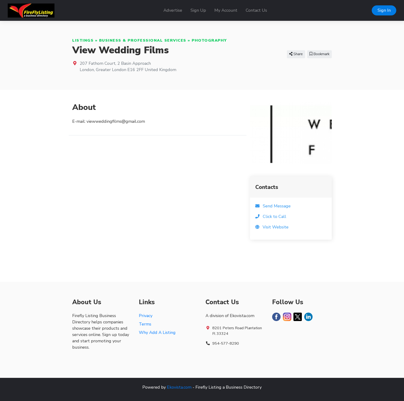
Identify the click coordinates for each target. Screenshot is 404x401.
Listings (83, 40)
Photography (209, 40)
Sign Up (198, 10)
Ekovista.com (179, 387)
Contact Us (256, 10)
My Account (225, 10)
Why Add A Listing (157, 332)
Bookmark (320, 54)
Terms (145, 324)
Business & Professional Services (142, 40)
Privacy (145, 315)
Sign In (384, 10)
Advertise (172, 10)
